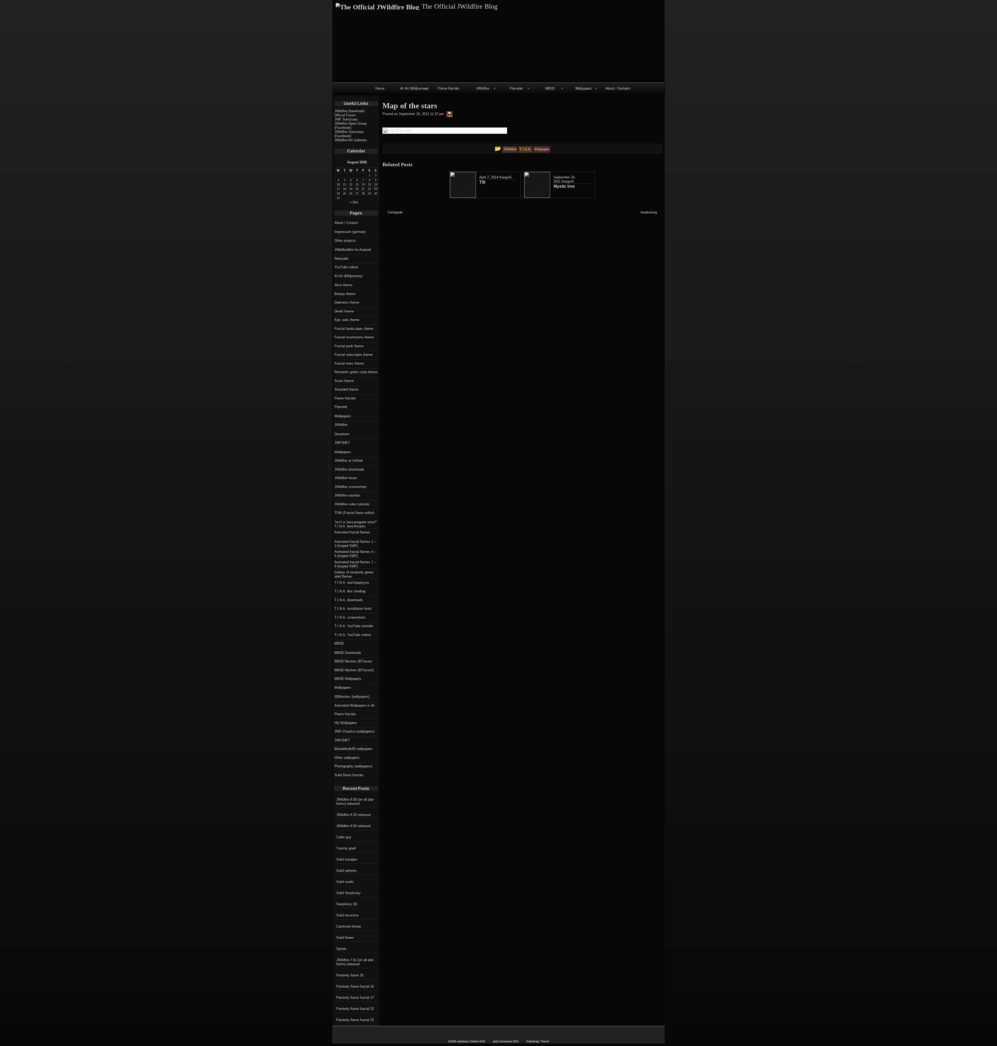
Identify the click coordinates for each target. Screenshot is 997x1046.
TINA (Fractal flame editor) (354, 513)
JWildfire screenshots (350, 487)
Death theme (344, 311)
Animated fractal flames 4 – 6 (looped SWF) (355, 554)
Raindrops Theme (538, 1041)
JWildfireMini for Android (352, 250)
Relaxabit (341, 258)
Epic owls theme (346, 320)
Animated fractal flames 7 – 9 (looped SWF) (355, 564)
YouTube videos (346, 267)
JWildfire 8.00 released (353, 826)
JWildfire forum (345, 478)
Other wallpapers (347, 758)
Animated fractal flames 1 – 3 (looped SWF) (355, 544)
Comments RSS (508, 1041)
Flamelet (516, 88)
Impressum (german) (350, 232)
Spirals (341, 949)
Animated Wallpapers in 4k (354, 705)
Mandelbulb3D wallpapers (353, 749)
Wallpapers (583, 88)
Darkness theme (346, 302)
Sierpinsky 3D (346, 904)
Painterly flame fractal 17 (355, 998)
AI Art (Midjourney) (414, 88)
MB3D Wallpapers (347, 679)
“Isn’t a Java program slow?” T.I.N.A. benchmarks (355, 524)
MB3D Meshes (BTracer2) (354, 670)
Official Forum (345, 115)
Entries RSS (477, 1041)
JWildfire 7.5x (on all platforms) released (355, 962)
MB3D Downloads (347, 653)
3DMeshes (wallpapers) (351, 697)
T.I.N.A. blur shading (349, 591)
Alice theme (343, 285)
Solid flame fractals (348, 775)
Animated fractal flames (352, 532)
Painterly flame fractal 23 (355, 1020)
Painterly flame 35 (349, 975)
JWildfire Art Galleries (350, 140)
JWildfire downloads (349, 469)
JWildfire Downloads (349, 111)
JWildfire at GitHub (348, 460)
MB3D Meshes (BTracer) (353, 661)
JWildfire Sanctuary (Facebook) (349, 134)
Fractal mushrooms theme (354, 337)
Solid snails (345, 882)
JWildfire (482, 88)
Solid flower (345, 938)
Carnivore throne (348, 926)
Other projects (345, 241)
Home (379, 88)
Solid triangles (347, 859)
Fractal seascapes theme (353, 355)
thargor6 (505, 177)
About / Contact (617, 88)
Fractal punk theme (348, 346)
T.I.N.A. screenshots (350, 617)
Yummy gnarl (346, 848)
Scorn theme (344, 381)
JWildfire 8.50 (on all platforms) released (355, 801)
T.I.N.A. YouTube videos (352, 635)
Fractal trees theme (349, 363)
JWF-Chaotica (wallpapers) (354, 731)
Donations (341, 434)
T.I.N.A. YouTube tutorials (353, 626)
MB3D (550, 88)
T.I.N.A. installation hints (353, 609)
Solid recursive (347, 915)
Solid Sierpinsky (348, 893)
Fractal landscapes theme (353, 329)
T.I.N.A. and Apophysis (351, 583)
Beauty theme (344, 294)
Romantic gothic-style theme (356, 372)
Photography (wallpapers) (353, 766)
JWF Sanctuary (346, 119)
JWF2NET (342, 443)
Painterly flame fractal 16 (355, 986)
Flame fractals (448, 88)
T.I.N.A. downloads (348, 600)
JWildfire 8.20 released (353, 815)
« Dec (354, 202)
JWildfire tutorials (347, 495)
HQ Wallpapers (345, 723)
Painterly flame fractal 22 (355, 1009)
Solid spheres (346, 871)
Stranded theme (346, 389)
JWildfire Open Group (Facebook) (350, 126)
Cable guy (343, 837)
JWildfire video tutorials (351, 504)
